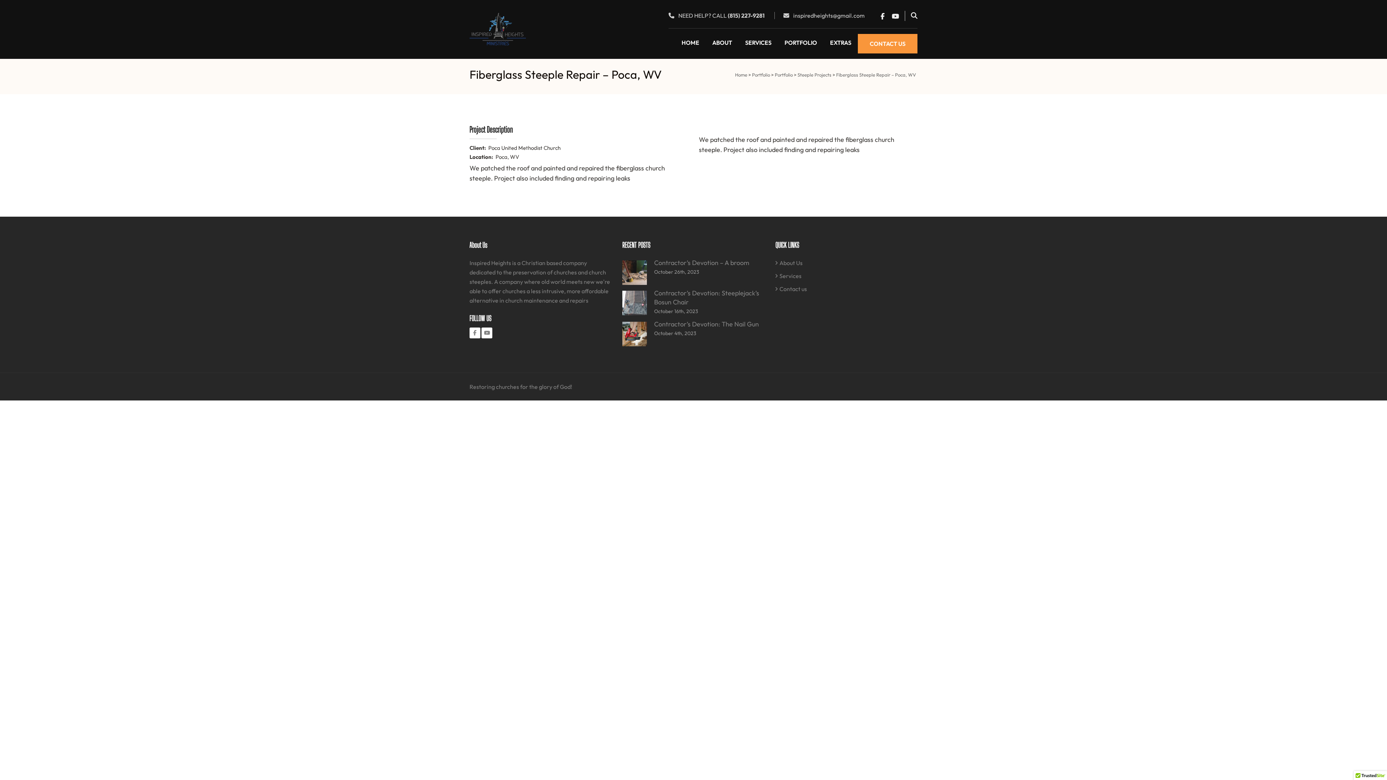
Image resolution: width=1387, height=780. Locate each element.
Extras (840, 42)
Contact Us (888, 43)
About (722, 42)
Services (758, 42)
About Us (791, 262)
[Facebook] (475, 333)
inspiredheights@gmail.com (829, 15)
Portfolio (801, 42)
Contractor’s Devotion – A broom (701, 263)
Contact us (793, 288)
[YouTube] (486, 333)
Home (690, 42)
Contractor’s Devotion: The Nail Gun (706, 324)
